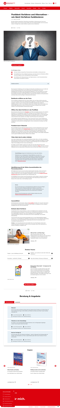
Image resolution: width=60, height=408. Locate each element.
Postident (27, 111)
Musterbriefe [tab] (17, 302)
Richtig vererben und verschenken (38, 369)
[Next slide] (55, 366)
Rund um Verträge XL (16, 332)
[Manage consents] (58, 406)
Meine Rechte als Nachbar (13, 369)
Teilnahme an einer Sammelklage (18, 320)
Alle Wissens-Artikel (29, 284)
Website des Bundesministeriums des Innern (23, 194)
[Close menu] (13, 391)
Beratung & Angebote (17, 65)
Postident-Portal (27, 128)
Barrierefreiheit (42, 406)
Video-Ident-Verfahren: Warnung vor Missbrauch (39, 258)
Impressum (36, 406)
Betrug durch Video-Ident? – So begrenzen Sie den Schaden (41, 266)
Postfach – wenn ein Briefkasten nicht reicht (15, 253)
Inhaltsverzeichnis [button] (15, 83)
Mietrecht (13, 307)
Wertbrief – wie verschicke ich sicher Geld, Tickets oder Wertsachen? (40, 253)
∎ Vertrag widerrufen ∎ (51, 406)
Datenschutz (31, 406)
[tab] (28, 384)
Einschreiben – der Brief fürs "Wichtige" (14, 258)
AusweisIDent (31, 202)
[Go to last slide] (4, 366)
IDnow (39, 145)
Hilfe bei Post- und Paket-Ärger (38, 232)
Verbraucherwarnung (22, 161)
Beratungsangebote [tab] (9, 302)
